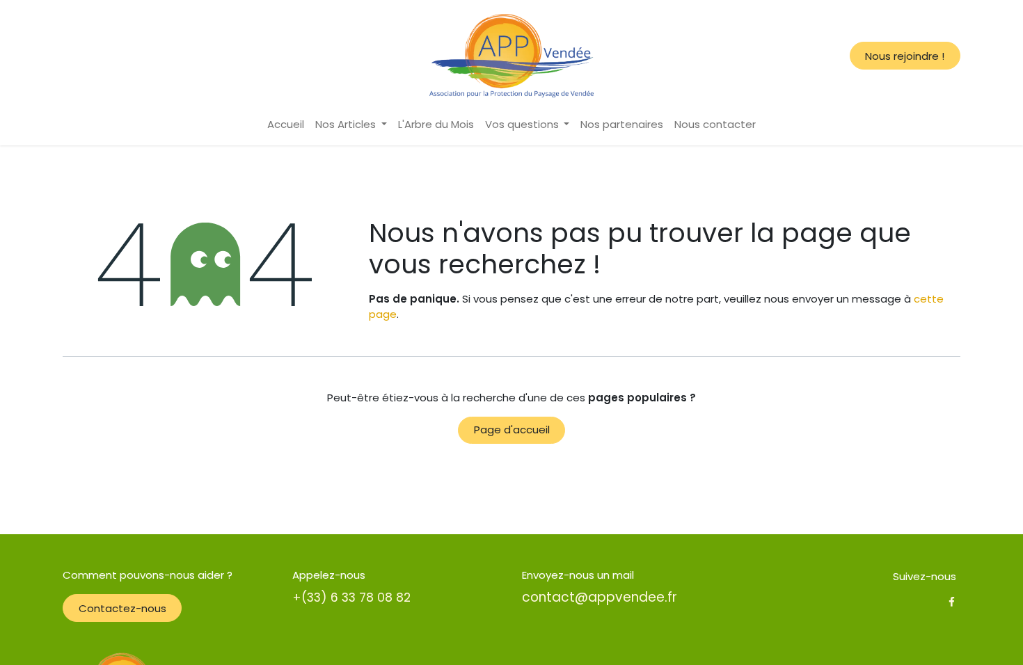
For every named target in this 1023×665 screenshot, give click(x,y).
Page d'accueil (512, 429)
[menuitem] (286, 124)
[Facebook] (951, 602)
